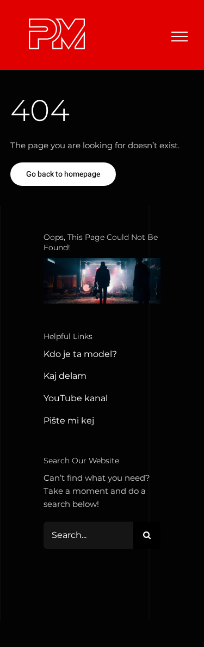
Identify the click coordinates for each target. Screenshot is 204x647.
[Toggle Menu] (179, 36)
